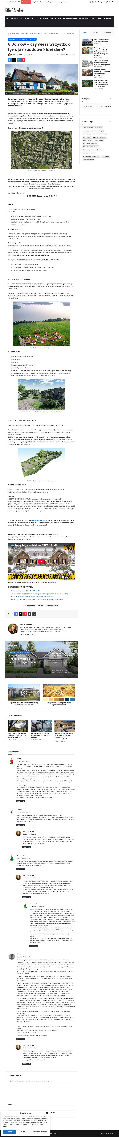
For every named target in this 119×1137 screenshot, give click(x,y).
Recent (84, 33)
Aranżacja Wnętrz (88, 127)
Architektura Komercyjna (89, 131)
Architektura (11, 18)
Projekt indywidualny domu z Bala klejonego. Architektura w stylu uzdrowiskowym (102, 83)
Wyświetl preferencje (39, 1132)
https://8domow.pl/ (37, 520)
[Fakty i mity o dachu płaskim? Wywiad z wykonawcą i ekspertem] (87, 63)
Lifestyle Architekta (47, 18)
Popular (95, 33)
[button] (47, 1113)
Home (11, 33)
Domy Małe (32, 39)
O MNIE (93, 18)
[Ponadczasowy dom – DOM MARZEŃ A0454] (87, 42)
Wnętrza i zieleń (25, 18)
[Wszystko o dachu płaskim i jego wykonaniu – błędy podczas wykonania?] (87, 72)
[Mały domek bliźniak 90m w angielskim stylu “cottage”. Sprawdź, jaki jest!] (18, 726)
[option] (41, 659)
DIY (36, 18)
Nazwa (10, 1104)
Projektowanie (52, 606)
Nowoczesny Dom (88, 150)
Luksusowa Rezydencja (99, 137)
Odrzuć (23, 1132)
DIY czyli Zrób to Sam (89, 134)
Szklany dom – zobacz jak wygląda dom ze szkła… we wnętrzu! (40, 735)
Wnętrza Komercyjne (88, 159)
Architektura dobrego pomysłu (31, 33)
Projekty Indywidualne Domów (91, 156)
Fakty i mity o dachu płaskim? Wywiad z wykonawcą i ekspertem (32, 596)
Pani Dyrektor (15, 55)
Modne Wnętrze (99, 140)
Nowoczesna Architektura (90, 143)
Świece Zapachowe (104, 18)
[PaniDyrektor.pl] (14, 10)
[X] (26, 634)
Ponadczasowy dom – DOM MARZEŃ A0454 (25, 591)
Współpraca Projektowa (67, 18)
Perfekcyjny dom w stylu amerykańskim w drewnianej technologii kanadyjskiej (37, 599)
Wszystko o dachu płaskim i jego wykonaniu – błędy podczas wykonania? (53, 2)
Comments (107, 33)
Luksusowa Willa (87, 140)
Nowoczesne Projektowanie (90, 146)
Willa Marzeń (105, 156)
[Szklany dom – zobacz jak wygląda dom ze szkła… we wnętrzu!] (41, 726)
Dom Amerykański (102, 134)
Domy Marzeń (87, 137)
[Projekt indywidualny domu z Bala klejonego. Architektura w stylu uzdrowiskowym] (87, 83)
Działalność (83, 18)
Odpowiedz (20, 801)
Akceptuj (10, 1132)
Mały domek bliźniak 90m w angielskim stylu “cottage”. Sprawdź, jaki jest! (17, 735)
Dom (41, 606)
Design (101, 131)
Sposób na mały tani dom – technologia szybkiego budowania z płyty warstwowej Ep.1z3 (63, 736)
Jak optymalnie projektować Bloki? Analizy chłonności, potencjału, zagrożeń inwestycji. (39, 594)
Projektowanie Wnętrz (89, 153)
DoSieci (54, 1133)
